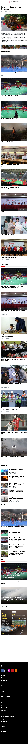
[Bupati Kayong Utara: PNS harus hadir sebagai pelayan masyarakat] (4, 471)
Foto (2, 559)
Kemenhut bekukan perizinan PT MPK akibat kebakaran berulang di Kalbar (17, 546)
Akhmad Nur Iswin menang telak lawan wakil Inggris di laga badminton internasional (12, 187)
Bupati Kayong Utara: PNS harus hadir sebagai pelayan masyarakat (17, 471)
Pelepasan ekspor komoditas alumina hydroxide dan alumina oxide (12, 408)
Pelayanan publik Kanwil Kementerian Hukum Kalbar (12, 384)
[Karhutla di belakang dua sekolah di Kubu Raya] (14, 447)
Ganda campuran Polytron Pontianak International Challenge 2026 (12, 95)
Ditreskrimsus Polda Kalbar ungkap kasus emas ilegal (13, 359)
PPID (2, 734)
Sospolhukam (5, 694)
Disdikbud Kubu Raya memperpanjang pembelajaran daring (12, 335)
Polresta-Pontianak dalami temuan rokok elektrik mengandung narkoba (13, 163)
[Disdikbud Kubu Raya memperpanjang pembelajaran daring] (14, 325)
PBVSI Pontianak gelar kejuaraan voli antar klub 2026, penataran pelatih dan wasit (13, 72)
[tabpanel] (14, 571)
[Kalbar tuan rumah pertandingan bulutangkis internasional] (14, 248)
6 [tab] (15, 605)
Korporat (3, 731)
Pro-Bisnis (4, 699)
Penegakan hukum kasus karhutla (12, 654)
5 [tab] (18, 581)
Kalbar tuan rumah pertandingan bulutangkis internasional (10, 256)
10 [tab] (23, 605)
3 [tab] (14, 581)
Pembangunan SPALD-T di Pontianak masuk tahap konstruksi (16, 485)
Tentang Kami (5, 721)
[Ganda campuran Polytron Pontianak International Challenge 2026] (14, 86)
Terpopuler (4, 465)
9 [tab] (21, 605)
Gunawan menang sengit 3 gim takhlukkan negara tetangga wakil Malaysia (13, 117)
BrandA (3, 726)
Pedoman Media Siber (7, 724)
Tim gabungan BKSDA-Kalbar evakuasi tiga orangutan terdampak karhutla (17, 553)
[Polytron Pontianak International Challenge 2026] (14, 202)
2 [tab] (12, 581)
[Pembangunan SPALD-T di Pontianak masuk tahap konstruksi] (4, 485)
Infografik (4, 607)
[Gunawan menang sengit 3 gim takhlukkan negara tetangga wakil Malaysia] (14, 109)
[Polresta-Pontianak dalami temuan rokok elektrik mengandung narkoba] (14, 154)
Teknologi (4, 707)
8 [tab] (19, 605)
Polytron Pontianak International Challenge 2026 (13, 210)
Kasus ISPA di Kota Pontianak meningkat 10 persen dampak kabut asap (13, 140)
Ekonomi (3, 691)
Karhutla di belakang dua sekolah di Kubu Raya (13, 457)
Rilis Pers (3, 710)
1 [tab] (9, 581)
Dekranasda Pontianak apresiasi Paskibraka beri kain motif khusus (14, 233)
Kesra (2, 705)
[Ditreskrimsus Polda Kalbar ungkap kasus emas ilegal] (14, 349)
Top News (4, 505)
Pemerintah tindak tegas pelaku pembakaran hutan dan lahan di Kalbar (13, 599)
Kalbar (3, 689)
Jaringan (3, 714)
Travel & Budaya (5, 696)
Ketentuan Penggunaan (7, 716)
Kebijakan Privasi (5, 719)
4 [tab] (16, 581)
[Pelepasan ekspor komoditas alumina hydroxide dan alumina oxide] (14, 398)
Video (3, 583)
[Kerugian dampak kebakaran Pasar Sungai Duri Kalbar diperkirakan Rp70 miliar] (4, 499)
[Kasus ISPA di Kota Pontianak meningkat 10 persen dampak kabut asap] (14, 132)
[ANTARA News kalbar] (15, 1)
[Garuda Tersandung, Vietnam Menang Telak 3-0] (14, 422)
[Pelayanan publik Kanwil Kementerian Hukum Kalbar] (14, 374)
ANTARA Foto (5, 729)
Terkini (3, 675)
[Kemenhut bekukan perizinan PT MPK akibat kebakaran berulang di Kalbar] (4, 547)
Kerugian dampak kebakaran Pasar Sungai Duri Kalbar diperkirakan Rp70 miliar (17, 498)
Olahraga (3, 702)
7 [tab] (17, 605)
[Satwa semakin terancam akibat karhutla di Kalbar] (4, 492)
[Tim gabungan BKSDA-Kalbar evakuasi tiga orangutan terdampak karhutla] (4, 553)
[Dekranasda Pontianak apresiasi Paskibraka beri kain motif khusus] (14, 225)
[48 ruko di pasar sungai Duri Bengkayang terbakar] (4, 478)
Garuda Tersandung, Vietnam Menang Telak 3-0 (14, 432)
